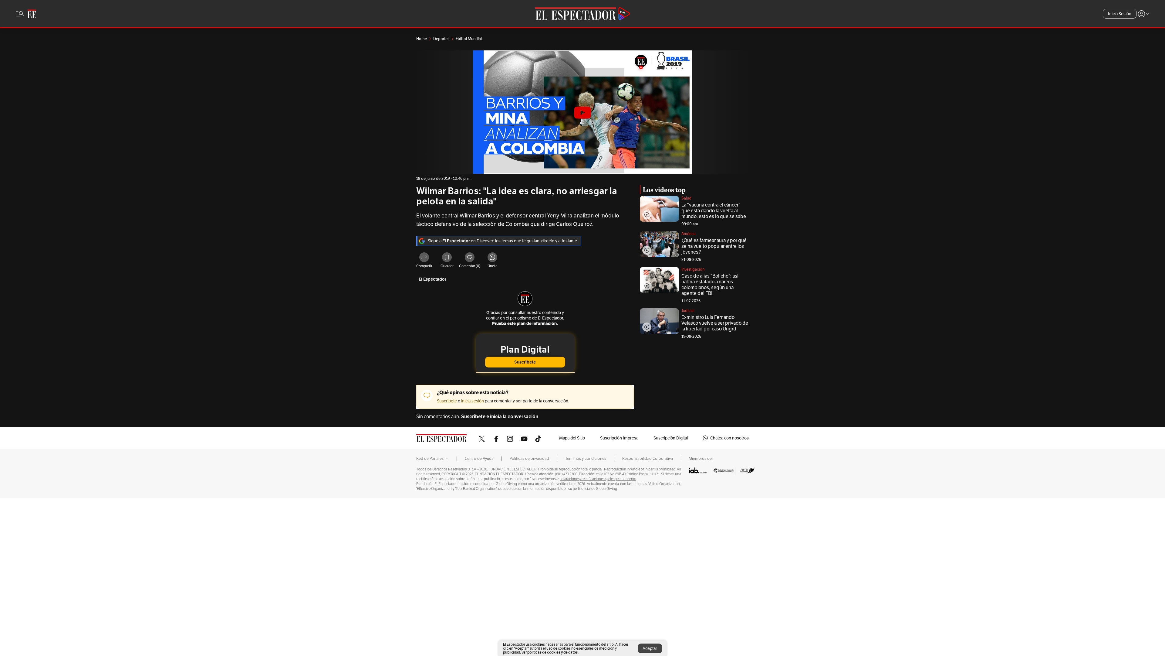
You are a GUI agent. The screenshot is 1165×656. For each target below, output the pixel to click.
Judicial (687, 310)
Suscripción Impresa (619, 438)
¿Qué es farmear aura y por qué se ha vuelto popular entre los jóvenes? (714, 246)
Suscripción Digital (670, 438)
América (688, 233)
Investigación (692, 269)
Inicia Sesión (1119, 13)
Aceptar (650, 648)
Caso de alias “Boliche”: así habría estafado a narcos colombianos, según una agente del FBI (709, 284)
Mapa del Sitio (572, 438)
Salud (686, 198)
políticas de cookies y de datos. (553, 652)
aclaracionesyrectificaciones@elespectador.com (598, 479)
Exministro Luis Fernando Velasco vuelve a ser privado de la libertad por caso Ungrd (714, 323)
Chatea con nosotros (729, 438)
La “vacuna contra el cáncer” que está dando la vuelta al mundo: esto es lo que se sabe (713, 211)
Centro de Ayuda (479, 458)
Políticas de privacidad (529, 458)
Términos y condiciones (585, 458)
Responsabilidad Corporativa (647, 458)
